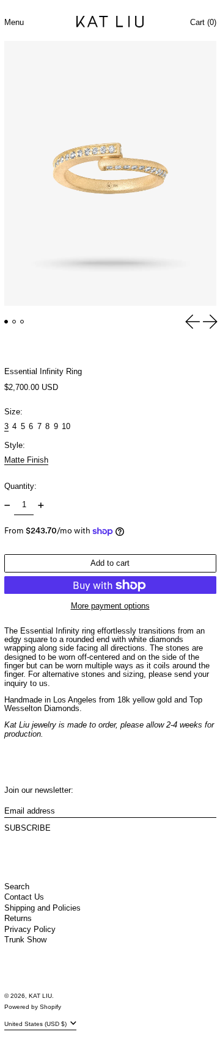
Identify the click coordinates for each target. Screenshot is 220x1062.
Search (16, 886)
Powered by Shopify (32, 1006)
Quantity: (20, 486)
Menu (14, 22)
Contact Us (24, 896)
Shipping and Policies (42, 907)
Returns (18, 918)
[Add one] (41, 505)
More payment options (110, 606)
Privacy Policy (30, 929)
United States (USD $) (36, 1023)
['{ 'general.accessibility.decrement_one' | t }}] (7, 505)
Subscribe (27, 828)
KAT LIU (40, 995)
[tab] (6, 322)
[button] (110, 173)
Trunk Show (25, 939)
